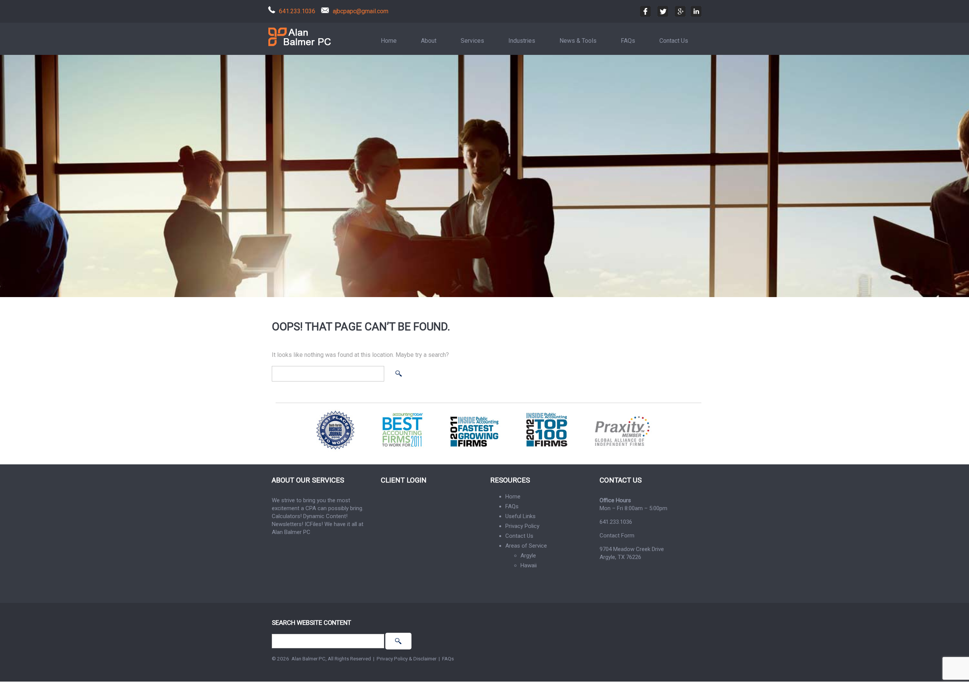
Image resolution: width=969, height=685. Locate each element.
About (428, 40)
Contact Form (617, 535)
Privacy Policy (522, 526)
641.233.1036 (297, 11)
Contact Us (673, 40)
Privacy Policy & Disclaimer (406, 658)
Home (389, 40)
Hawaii (528, 565)
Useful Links (520, 516)
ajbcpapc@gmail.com (360, 11)
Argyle (528, 555)
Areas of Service (526, 545)
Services (472, 40)
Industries (521, 40)
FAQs (628, 40)
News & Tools (578, 40)
